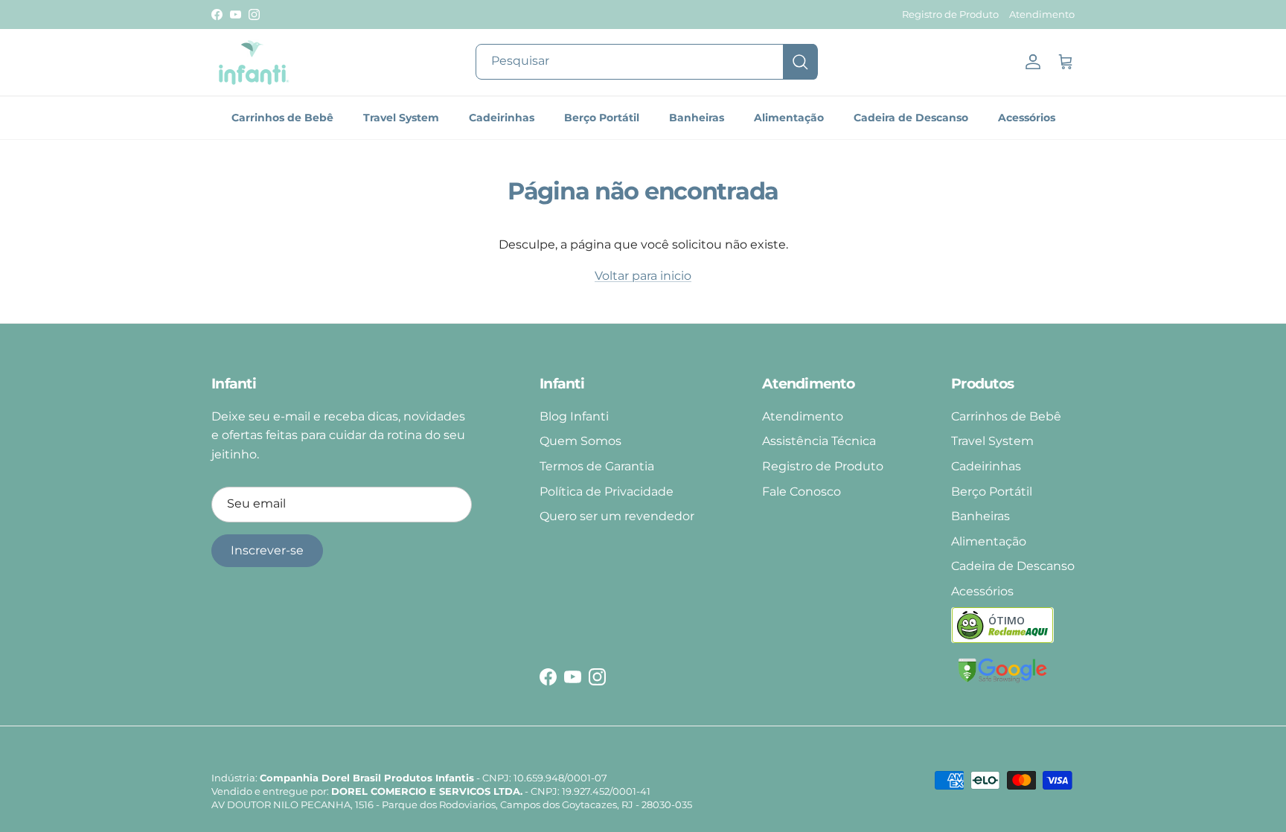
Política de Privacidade (607, 491)
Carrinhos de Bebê (282, 117)
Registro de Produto (950, 14)
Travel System (401, 117)
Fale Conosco (801, 491)
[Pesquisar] (800, 62)
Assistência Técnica (819, 441)
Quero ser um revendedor (617, 516)
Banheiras (696, 117)
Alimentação (789, 117)
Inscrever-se (267, 550)
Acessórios (1026, 117)
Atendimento (1042, 14)
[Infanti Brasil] (252, 62)
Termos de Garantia (597, 466)
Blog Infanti (574, 416)
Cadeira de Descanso (911, 117)
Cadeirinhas (501, 117)
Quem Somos (580, 441)
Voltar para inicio (643, 276)
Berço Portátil (601, 117)
